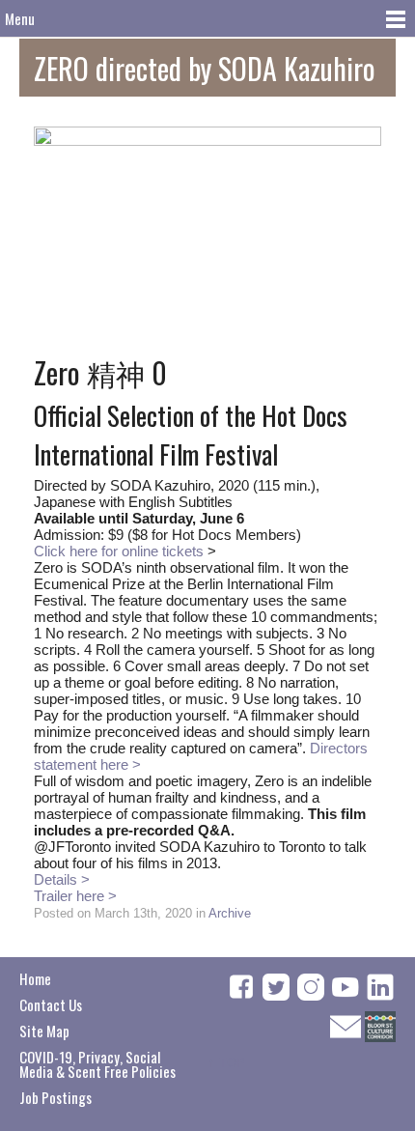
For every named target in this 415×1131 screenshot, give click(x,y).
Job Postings (55, 1097)
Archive (229, 913)
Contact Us (50, 1004)
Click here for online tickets (119, 551)
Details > (62, 879)
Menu (20, 18)
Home (35, 978)
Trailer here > (75, 896)
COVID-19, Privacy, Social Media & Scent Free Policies (97, 1064)
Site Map (44, 1030)
